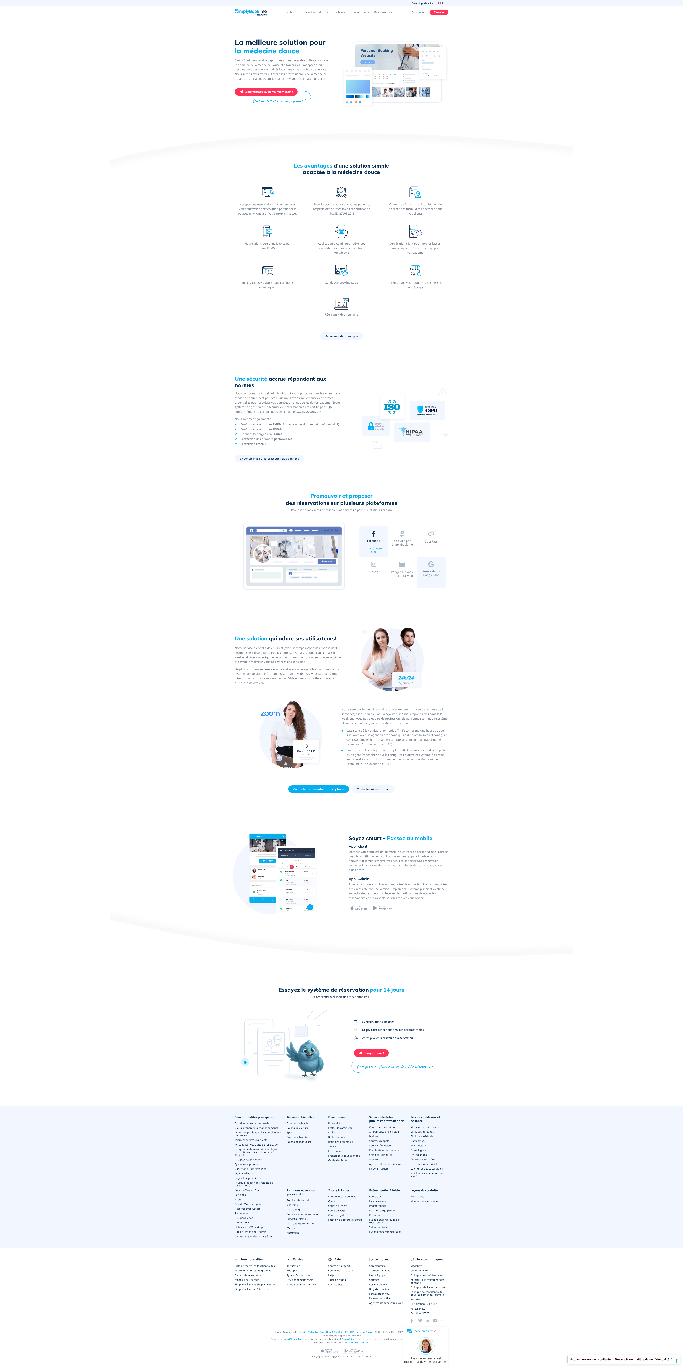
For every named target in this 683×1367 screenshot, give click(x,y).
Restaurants (376, 1215)
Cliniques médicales (423, 1136)
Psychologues (419, 1154)
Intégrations (242, 1222)
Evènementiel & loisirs (385, 1190)
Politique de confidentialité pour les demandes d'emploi (427, 1293)
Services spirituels (298, 1218)
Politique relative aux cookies (428, 1287)
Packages (240, 1194)
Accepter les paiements (249, 1159)
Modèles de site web (247, 1279)
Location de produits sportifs (345, 1219)
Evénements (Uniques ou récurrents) (384, 1221)
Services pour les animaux (302, 1214)
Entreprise (293, 1270)
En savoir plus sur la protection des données (269, 458)
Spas (290, 1132)
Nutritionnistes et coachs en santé (427, 1175)
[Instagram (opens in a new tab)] (444, 1320)
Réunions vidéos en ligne (341, 336)
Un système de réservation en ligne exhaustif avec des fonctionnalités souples (256, 1152)
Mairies (373, 1136)
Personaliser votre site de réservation (257, 1144)
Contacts (374, 1279)
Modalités (416, 1266)
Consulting (293, 1209)
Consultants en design (300, 1223)
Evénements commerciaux (385, 1231)
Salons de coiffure (297, 1128)
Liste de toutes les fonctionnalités (255, 1266)
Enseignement (338, 1117)
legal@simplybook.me (354, 1338)
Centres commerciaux (382, 1127)
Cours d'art (375, 1196)
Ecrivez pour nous (380, 1293)
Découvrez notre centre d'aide (373, 580)
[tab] (373, 542)
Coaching (292, 1205)
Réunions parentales (340, 1141)
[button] (293, 12)
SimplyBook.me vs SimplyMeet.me (255, 1284)
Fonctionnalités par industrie (252, 1123)
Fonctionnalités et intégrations (253, 1270)
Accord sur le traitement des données (427, 1281)
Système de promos (246, 1164)
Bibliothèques (336, 1137)
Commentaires (378, 1266)
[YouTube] (437, 1320)
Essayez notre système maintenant (268, 92)
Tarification (340, 12)
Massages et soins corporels (427, 1127)
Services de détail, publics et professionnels (386, 1119)
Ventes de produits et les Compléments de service (258, 1134)
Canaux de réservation (248, 1275)
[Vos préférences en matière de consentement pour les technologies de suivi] (676, 1360)
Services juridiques (380, 1154)
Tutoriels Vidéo (337, 1279)
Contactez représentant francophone (318, 789)
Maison (291, 1228)
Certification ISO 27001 (424, 1304)
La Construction (378, 1168)
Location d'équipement (382, 1210)
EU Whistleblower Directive (355, 1342)
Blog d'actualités (379, 1289)
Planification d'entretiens (384, 1150)
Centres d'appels (379, 1141)
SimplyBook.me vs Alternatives (253, 1289)
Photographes (377, 1205)
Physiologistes (419, 1150)
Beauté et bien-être (300, 1117)
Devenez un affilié (380, 1298)
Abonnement (242, 1213)
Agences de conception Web (386, 1164)
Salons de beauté (297, 1137)
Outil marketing (244, 1173)
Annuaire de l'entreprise (301, 1284)
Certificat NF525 (420, 1313)
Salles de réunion (379, 1227)
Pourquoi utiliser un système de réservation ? (254, 1184)
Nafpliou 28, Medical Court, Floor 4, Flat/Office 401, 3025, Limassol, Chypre (335, 1332)
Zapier (238, 1199)
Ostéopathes (418, 1141)
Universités (335, 1123)
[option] (294, 557)
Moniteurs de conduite (424, 1201)
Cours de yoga (336, 1210)
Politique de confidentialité (427, 1275)
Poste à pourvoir (379, 1284)
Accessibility (418, 1308)
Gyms (331, 1201)
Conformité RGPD (421, 1270)
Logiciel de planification (249, 1178)
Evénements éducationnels (344, 1155)
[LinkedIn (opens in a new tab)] (429, 1320)
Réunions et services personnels (301, 1192)
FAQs (331, 1275)
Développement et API (300, 1279)
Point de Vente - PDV (247, 1190)
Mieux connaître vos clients (251, 1140)
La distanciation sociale (424, 1164)
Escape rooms (377, 1201)
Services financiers (380, 1145)
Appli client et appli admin (250, 1231)
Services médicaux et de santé (425, 1119)
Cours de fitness (337, 1205)
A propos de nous (379, 1270)
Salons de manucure (299, 1141)
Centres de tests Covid (424, 1159)
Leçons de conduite (424, 1190)
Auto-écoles (417, 1196)
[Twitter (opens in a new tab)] (422, 1320)
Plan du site (335, 1284)
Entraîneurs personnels (342, 1196)
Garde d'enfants (337, 1160)
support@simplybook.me (294, 1338)
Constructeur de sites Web (250, 1168)
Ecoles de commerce (340, 1128)
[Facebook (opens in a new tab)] (414, 1320)
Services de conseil (298, 1200)
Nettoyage (293, 1232)
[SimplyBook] (251, 12)
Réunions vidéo (244, 1218)
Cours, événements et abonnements (256, 1128)
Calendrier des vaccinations (427, 1168)
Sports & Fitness (339, 1190)
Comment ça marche (340, 1270)
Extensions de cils (297, 1123)
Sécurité (415, 1299)
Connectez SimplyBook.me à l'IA (254, 1236)
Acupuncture (418, 1145)
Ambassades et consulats (384, 1131)
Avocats (373, 1159)
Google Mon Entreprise (248, 1204)
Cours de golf (336, 1215)
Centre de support (339, 1266)
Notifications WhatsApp (249, 1227)
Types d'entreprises (298, 1275)
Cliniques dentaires (422, 1131)
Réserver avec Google (247, 1208)
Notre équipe (377, 1275)
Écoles (332, 1132)
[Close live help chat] (434, 1331)
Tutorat (332, 1146)
